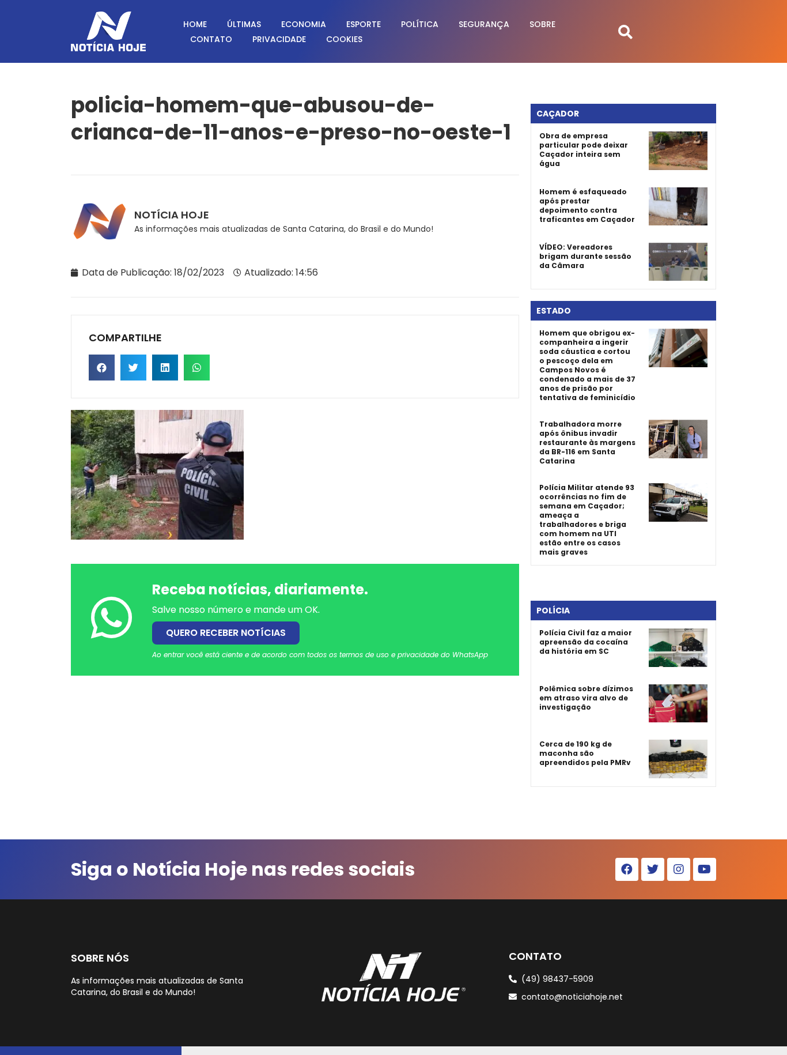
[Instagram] (678, 869)
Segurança (484, 24)
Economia (303, 24)
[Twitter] (652, 869)
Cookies (344, 39)
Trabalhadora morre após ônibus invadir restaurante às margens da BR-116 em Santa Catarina (587, 442)
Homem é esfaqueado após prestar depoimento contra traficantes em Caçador (587, 205)
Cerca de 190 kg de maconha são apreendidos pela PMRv (585, 753)
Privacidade (279, 39)
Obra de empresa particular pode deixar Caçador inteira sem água (583, 149)
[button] (625, 31)
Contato (211, 39)
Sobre (542, 24)
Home (195, 24)
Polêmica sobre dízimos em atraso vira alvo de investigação (586, 698)
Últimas (244, 24)
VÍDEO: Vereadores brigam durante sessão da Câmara (585, 256)
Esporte (363, 24)
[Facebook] (626, 869)
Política (419, 24)
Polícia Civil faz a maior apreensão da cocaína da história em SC (585, 642)
